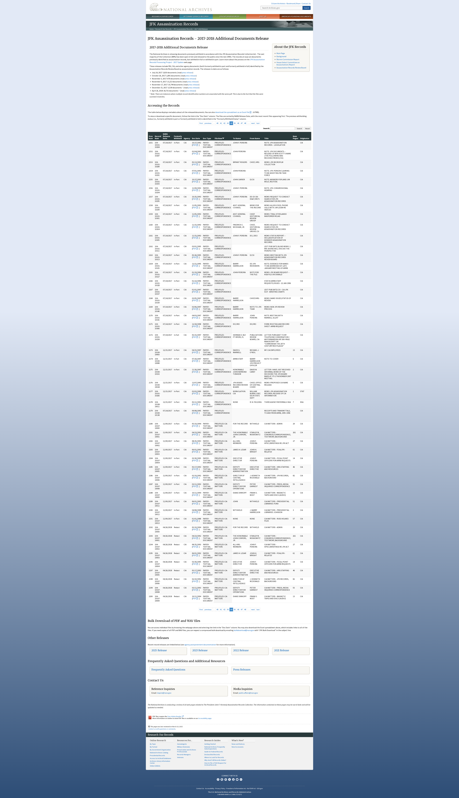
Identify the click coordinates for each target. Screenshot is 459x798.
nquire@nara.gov (164, 693)
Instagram (225, 779)
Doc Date (196, 138)
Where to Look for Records (214, 757)
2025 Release (159, 650)
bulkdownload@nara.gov (244, 630)
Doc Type (207, 138)
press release (187, 72)
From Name (255, 138)
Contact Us (306, 3)
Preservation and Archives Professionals (186, 751)
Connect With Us (230, 775)
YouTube (233, 779)
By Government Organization (160, 750)
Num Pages (295, 137)
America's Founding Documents (296, 16)
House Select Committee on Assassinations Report (288, 63)
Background (281, 56)
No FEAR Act (251, 788)
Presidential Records (157, 755)
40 (217, 123)
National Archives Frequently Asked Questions (214, 748)
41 (221, 123)
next (253, 123)
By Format (153, 747)
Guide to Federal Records (213, 752)
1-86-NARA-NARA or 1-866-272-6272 (229, 794)
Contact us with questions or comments (161, 729)
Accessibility (209, 788)
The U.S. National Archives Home (181, 7)
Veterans (180, 757)
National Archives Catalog (159, 753)
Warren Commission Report (287, 59)
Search (306, 8)
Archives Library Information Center (160, 762)
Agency (187, 138)
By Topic (153, 744)
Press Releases (241, 669)
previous (208, 123)
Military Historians (183, 747)
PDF (194, 145)
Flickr (241, 779)
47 (242, 123)
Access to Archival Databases (160, 758)
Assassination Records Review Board (291, 67)
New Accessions (237, 747)
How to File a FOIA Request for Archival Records (215, 764)
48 (245, 123)
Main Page (280, 53)
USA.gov (260, 788)
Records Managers (184, 754)
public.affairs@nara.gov (248, 693)
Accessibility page (204, 718)
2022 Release (241, 650)
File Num (218, 138)
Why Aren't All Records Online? (215, 760)
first (201, 123)
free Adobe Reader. (174, 716)
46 (238, 123)
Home (152, 29)
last (258, 123)
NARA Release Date (166, 136)
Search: (266, 128)
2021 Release (281, 650)
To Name (237, 138)
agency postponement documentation (200, 644)
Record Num (158, 137)
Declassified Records (212, 754)
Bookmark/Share (294, 3)
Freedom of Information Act (236, 788)
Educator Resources (229, 16)
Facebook (218, 779)
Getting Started (210, 744)
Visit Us (263, 16)
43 (228, 123)
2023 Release (200, 650)
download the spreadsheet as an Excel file (232, 112)
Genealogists (182, 744)
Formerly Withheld (178, 137)
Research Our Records (162, 16)
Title (266, 138)
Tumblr (229, 779)
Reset (307, 128)
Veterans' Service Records (196, 16)
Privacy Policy (220, 788)
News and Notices (238, 744)
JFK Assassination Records (183, 29)
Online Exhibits (155, 766)
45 (235, 123)
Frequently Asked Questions (168, 669)
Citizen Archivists (278, 3)
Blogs (237, 779)
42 (224, 123)
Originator (304, 138)
